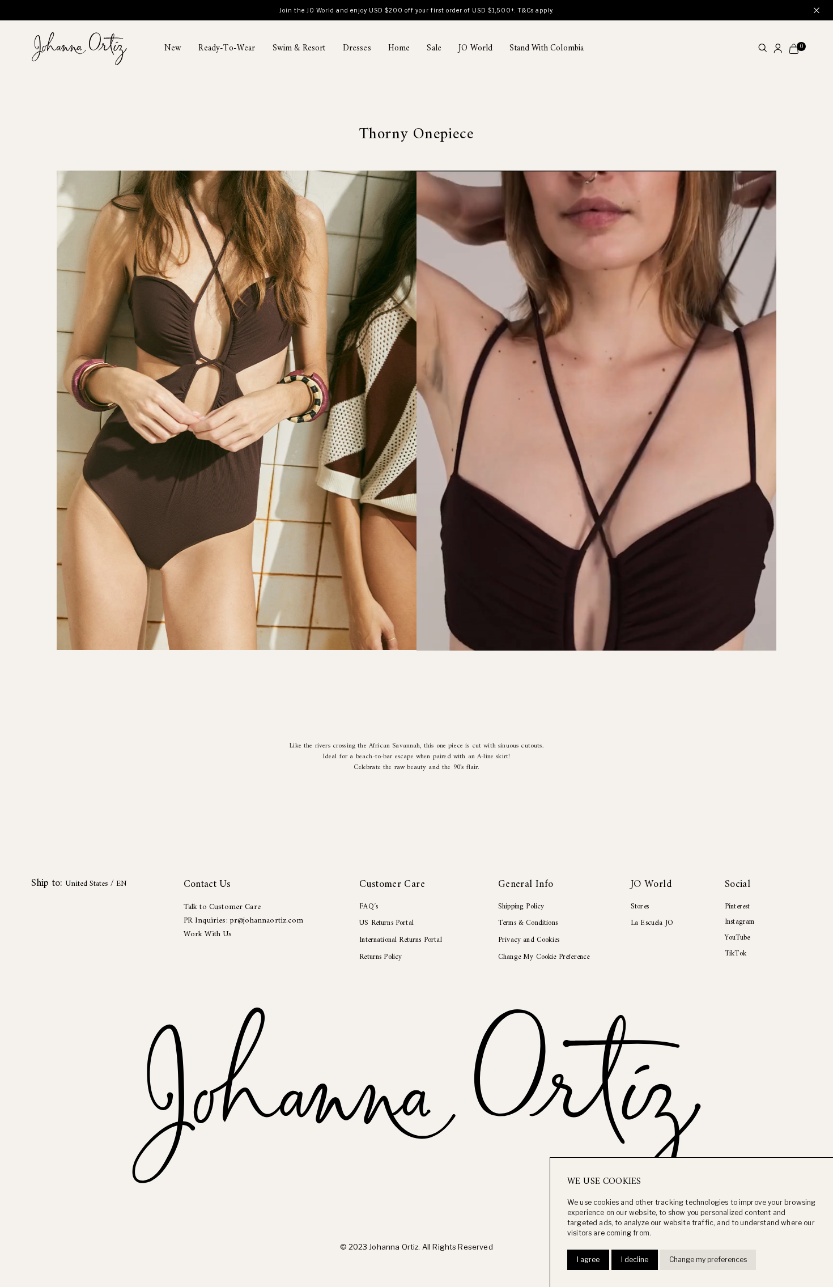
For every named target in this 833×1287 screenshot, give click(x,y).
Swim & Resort (299, 49)
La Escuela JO (652, 922)
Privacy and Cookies (528, 939)
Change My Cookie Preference (543, 956)
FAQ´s (368, 906)
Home (399, 49)
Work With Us (208, 934)
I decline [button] (634, 1259)
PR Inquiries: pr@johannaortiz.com (243, 921)
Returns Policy (380, 956)
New (172, 49)
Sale (434, 49)
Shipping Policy (521, 906)
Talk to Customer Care (222, 907)
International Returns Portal (400, 939)
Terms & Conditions (528, 922)
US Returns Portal (386, 922)
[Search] (762, 49)
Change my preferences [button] (708, 1259)
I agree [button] (588, 1259)
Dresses (357, 49)
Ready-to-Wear (226, 49)
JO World (475, 49)
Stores (640, 906)
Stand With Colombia (546, 49)
